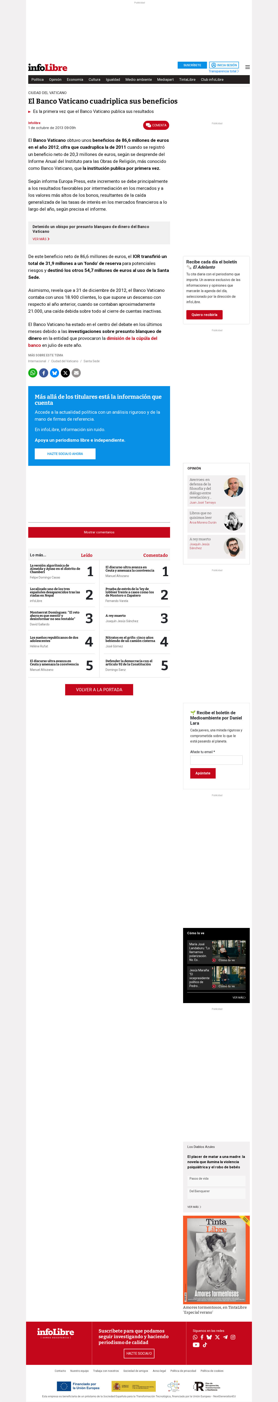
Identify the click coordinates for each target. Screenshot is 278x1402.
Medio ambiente (139, 79)
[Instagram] (233, 1338)
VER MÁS (238, 997)
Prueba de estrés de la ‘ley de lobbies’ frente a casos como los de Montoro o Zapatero (130, 592)
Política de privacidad (183, 1370)
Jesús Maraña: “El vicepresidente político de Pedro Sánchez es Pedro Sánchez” (199, 978)
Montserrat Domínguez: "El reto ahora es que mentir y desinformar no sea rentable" (54, 615)
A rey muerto (116, 616)
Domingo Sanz (116, 669)
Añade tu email (202, 752)
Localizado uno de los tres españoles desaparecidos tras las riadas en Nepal (55, 592)
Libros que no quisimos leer (201, 515)
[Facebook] (202, 1337)
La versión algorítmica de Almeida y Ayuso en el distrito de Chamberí (55, 569)
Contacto (60, 1370)
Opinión (55, 79)
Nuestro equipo (79, 1370)
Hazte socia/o (139, 1353)
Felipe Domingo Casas (45, 577)
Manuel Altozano (41, 669)
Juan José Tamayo (203, 502)
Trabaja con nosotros (106, 1370)
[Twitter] (217, 1338)
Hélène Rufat (39, 646)
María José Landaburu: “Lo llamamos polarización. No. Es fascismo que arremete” (199, 952)
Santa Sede (92, 361)
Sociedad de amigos (135, 1370)
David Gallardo (40, 624)
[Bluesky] (209, 1338)
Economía (75, 79)
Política (37, 79)
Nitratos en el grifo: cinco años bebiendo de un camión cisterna (130, 639)
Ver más (193, 1207)
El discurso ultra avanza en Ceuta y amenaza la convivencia (54, 662)
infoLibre (36, 601)
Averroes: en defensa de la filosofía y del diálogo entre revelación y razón (200, 489)
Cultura (94, 79)
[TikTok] (205, 1345)
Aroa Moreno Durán (203, 522)
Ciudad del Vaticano (64, 361)
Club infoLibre (212, 79)
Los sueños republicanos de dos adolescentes (54, 639)
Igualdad (113, 79)
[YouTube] (196, 1345)
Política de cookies (212, 1370)
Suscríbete (192, 65)
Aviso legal (159, 1370)
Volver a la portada (99, 689)
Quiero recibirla (204, 315)
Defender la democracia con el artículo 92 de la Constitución (129, 662)
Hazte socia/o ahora (65, 454)
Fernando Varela (117, 601)
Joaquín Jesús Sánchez (122, 621)
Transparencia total (223, 71)
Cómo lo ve (195, 933)
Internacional (37, 361)
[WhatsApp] (195, 1338)
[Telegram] (225, 1338)
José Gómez (114, 646)
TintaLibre (187, 79)
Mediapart (165, 79)
